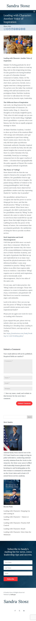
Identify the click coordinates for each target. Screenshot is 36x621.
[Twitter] (7, 29)
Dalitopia (13, 594)
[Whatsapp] (22, 29)
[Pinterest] (14, 29)
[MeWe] (17, 29)
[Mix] (19, 29)
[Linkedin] (12, 29)
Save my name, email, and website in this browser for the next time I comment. (17, 395)
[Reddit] (10, 29)
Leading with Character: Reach (14, 529)
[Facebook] (5, 29)
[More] (24, 29)
